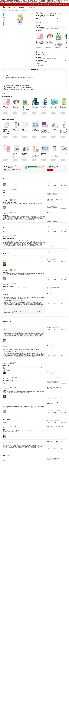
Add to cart (38, 47)
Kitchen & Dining (36, 0)
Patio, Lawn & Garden (42, 0)
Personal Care (62, 0)
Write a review (50, 169)
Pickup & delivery (21, 7)
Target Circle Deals (26, 2)
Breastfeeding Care (23, 10)
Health (6, 1)
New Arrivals (10, 2)
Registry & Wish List (54, 4)
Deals (3, 2)
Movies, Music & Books (37, 1)
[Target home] (4, 7)
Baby (57, 0)
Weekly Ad (31, 2)
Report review (63, 185)
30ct (38, 22)
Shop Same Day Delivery (43, 2)
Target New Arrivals (3, 0)
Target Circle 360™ (46, 4)
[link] (38, 16)
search (56, 7)
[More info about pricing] (57, 18)
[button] (38, 16)
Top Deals (21, 2)
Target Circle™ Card (39, 4)
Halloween (16, 0)
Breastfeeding (17, 10)
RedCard (51, 2)
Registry (48, 2)
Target (3, 10)
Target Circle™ (33, 4)
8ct (40, 22)
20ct (36, 22)
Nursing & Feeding (10, 10)
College (13, 0)
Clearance (6, 2)
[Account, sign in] (61, 7)
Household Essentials (52, 0)
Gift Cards (51, 1)
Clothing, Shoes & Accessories (23, 0)
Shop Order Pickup (36, 2)
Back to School (9, 0)
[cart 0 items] (65, 7)
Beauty (59, 0)
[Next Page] (65, 22)
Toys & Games (20, 1)
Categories (9, 7)
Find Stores (59, 2)
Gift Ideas (48, 1)
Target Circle (55, 2)
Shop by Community (56, 1)
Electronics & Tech (26, 1)
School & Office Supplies (14, 1)
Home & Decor (30, 0)
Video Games (31, 1)
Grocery (47, 0)
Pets (4, 1)
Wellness (8, 1)
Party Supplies (43, 1)
